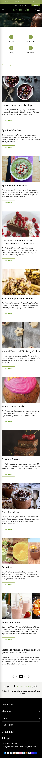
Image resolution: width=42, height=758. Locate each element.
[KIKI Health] (21, 9)
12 (17, 676)
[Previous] (3, 2)
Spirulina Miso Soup (12, 130)
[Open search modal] (35, 9)
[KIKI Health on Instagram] (8, 738)
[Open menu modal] (3, 9)
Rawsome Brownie (11, 459)
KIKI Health (19, 747)
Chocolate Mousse (11, 512)
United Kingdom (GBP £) (21, 5)
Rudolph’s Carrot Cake (13, 406)
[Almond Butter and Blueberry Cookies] (21, 335)
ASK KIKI (36, 5)
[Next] (39, 2)
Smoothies (7, 567)
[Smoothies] (21, 551)
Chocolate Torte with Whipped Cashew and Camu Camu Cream (18, 242)
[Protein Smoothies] (21, 606)
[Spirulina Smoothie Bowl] (21, 169)
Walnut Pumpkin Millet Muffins (17, 298)
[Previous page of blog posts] (13, 676)
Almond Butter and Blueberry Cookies (21, 351)
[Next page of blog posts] (28, 676)
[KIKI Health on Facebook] (3, 738)
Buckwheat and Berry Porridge (17, 105)
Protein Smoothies (11, 622)
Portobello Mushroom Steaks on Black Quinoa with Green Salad (21, 651)
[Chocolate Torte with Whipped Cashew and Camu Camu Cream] (21, 224)
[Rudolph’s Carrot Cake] (21, 390)
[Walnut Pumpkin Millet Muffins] (21, 282)
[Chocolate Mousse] (21, 496)
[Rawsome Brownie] (21, 443)
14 (25, 676)
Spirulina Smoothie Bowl (14, 185)
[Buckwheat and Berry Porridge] (21, 89)
